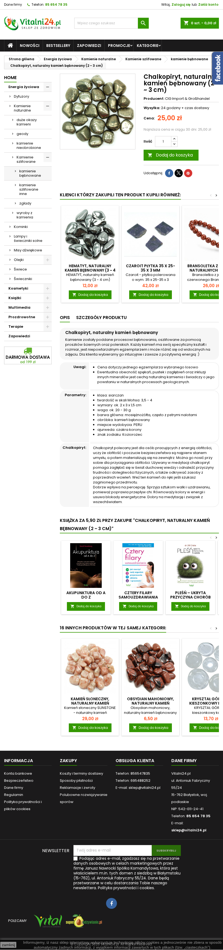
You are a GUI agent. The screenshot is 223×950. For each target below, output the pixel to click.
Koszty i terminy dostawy (81, 773)
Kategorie (147, 45)
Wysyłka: (152, 108)
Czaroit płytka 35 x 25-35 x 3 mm (150, 268)
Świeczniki (23, 278)
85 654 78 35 (56, 4)
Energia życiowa (23, 86)
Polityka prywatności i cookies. (126, 888)
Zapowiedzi (89, 45)
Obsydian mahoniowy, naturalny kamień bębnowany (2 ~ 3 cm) (150, 703)
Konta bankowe (18, 773)
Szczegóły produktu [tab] (101, 317)
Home (10, 77)
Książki (14, 297)
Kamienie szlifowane (26, 159)
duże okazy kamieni (27, 122)
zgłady (25, 203)
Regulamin (13, 794)
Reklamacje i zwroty (77, 787)
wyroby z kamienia (25, 215)
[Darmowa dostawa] (28, 355)
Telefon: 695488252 (133, 780)
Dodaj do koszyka (170, 155)
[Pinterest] (188, 173)
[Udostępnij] (169, 173)
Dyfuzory (21, 96)
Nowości (29, 45)
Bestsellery (58, 45)
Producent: (154, 99)
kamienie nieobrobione (29, 145)
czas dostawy (197, 107)
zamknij (8, 945)
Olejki (19, 259)
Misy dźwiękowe (28, 250)
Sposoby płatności (76, 780)
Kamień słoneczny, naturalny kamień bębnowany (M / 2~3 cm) (90, 703)
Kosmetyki (18, 288)
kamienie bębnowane (30, 173)
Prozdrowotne (21, 317)
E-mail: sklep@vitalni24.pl (138, 787)
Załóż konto (208, 4)
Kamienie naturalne (22, 108)
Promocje (119, 45)
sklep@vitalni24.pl (188, 830)
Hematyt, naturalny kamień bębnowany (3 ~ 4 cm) (90, 270)
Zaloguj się (181, 4)
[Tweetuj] (179, 173)
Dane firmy (13, 4)
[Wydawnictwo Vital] (47, 923)
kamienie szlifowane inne (28, 189)
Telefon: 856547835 (133, 773)
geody (22, 133)
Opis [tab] (65, 317)
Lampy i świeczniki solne (28, 238)
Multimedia (19, 307)
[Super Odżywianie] (83, 923)
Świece (20, 269)
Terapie (15, 326)
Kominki (21, 226)
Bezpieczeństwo (18, 780)
